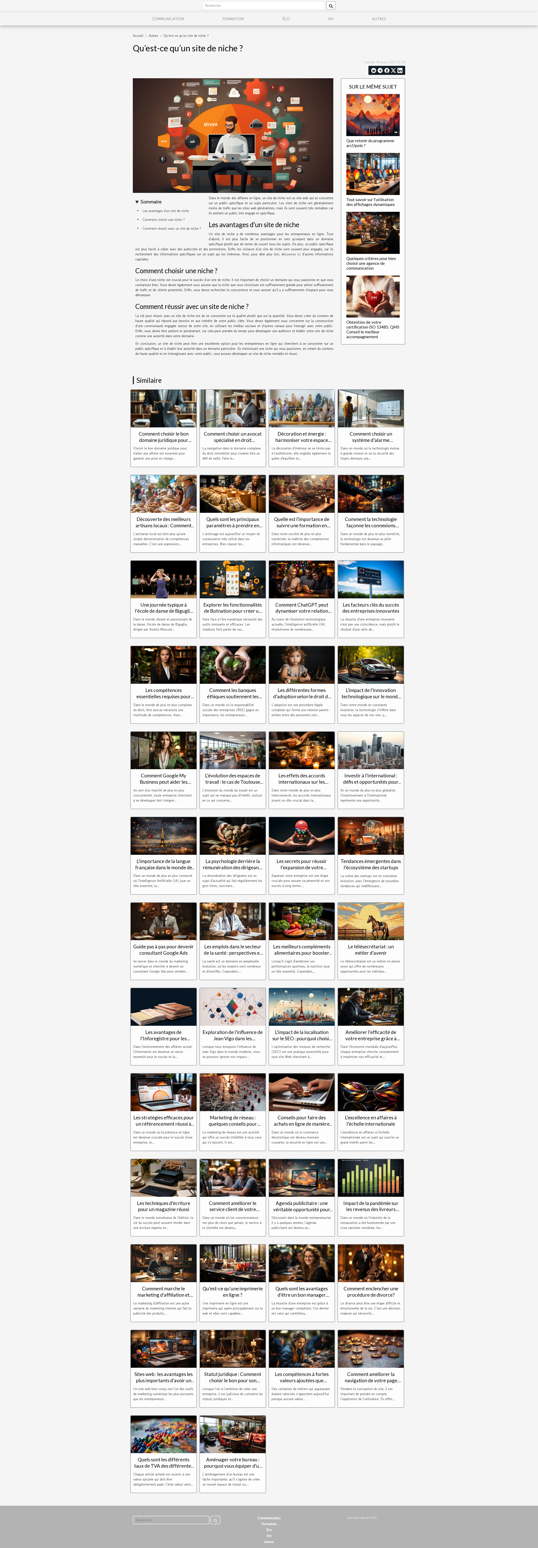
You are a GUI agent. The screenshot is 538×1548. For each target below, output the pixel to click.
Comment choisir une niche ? (163, 219)
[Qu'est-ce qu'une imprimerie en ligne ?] (233, 1262)
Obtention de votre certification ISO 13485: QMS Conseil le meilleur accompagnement (372, 329)
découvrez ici (291, 254)
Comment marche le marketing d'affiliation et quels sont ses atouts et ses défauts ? (163, 1298)
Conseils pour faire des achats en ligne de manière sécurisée (302, 1124)
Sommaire (151, 201)
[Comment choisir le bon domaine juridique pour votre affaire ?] (163, 408)
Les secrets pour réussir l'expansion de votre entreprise (302, 867)
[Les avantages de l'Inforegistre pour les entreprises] (163, 1006)
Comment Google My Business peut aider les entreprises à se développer (163, 782)
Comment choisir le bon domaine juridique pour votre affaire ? (164, 440)
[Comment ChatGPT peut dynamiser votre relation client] (302, 579)
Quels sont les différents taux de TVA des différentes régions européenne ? (163, 1466)
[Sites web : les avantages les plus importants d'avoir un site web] (163, 1348)
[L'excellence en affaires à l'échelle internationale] (371, 1091)
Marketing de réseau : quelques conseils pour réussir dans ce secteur (232, 1124)
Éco (286, 18)
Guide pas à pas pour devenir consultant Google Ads (163, 950)
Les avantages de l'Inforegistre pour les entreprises (163, 1038)
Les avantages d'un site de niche (165, 210)
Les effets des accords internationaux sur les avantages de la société (301, 782)
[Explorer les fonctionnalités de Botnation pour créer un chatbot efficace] (233, 579)
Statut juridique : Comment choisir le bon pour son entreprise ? (232, 1380)
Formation (233, 18)
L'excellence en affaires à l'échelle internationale (371, 1121)
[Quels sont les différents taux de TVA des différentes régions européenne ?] (163, 1433)
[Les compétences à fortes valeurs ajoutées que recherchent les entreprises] (302, 1348)
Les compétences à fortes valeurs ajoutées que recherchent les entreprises (302, 1380)
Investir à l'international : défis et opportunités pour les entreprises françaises (370, 782)
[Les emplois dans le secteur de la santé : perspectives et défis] (233, 920)
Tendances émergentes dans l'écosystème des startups (371, 864)
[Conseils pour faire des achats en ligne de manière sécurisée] (302, 1091)
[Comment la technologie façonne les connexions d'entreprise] (371, 493)
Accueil (138, 35)
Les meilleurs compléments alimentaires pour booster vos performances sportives (301, 953)
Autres (379, 18)
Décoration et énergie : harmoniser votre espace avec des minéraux (301, 440)
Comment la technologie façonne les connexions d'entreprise (371, 525)
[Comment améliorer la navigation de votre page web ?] (371, 1348)
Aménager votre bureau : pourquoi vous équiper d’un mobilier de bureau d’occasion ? (233, 1469)
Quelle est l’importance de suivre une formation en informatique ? (301, 525)
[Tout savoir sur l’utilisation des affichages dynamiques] (373, 173)
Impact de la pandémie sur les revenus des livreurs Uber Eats (370, 1209)
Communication (168, 18)
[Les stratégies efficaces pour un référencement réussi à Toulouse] (163, 1091)
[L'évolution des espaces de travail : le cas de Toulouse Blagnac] (233, 749)
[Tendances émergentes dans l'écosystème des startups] (371, 835)
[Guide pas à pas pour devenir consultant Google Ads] (163, 920)
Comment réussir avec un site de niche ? (171, 228)
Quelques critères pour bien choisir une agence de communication (371, 263)
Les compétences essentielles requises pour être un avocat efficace (163, 696)
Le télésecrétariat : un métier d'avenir (371, 950)
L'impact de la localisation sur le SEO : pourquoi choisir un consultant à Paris (301, 1038)
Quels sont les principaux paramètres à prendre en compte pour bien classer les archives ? (232, 528)
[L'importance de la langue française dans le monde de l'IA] (163, 835)
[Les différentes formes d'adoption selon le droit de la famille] (302, 664)
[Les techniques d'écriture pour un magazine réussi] (163, 1177)
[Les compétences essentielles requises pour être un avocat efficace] (163, 664)
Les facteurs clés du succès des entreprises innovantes (370, 608)
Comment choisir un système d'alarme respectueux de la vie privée (371, 440)
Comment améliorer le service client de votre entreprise (232, 1209)
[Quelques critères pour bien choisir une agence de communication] (373, 232)
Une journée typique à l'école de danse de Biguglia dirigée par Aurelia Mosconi (163, 611)
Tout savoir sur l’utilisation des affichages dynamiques (370, 202)
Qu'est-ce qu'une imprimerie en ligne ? (233, 1292)
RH (331, 18)
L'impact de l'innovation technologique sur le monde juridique (371, 696)
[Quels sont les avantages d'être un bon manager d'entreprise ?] (302, 1262)
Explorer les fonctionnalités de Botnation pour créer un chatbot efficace (232, 611)
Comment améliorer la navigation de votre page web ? (371, 1380)
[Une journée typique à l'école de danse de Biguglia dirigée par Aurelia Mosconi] (163, 579)
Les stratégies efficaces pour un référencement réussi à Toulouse (163, 1124)
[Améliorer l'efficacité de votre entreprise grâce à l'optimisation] (371, 1006)
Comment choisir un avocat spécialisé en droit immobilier (233, 440)
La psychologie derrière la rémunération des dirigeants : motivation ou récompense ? (233, 870)
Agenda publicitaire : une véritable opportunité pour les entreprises (301, 1209)
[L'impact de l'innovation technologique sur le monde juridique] (371, 664)
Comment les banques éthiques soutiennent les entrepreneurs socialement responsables (233, 699)
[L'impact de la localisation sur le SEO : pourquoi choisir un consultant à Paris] (302, 1006)
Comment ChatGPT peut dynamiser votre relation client (301, 611)
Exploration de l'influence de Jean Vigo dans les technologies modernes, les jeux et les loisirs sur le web (233, 1041)
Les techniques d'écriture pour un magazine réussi (163, 1206)
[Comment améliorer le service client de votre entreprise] (233, 1177)
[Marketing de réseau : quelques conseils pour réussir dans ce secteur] (233, 1091)
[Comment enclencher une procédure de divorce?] (371, 1262)
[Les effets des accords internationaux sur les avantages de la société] (302, 749)
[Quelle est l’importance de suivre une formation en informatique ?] (302, 493)
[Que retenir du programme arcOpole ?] (373, 114)
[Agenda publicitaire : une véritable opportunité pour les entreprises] (302, 1177)
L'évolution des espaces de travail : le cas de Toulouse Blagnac (232, 782)
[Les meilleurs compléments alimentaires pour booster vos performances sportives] (302, 920)
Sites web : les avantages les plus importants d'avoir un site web (163, 1380)
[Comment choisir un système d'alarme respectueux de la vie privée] (371, 408)
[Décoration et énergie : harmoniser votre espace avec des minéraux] (302, 408)
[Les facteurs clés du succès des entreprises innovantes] (371, 579)
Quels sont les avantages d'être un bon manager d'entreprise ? (302, 1295)
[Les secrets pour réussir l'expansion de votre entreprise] (302, 835)
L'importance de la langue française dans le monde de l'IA (163, 867)
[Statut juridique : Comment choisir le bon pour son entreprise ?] (233, 1348)
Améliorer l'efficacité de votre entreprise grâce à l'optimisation (371, 1038)
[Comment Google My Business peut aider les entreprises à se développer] (163, 749)
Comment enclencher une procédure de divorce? (371, 1292)
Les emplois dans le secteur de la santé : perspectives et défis (232, 953)
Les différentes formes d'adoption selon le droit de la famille (301, 696)
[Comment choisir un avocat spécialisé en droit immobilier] (233, 408)
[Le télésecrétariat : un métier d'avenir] (371, 920)
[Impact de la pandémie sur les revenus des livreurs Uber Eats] (371, 1177)
